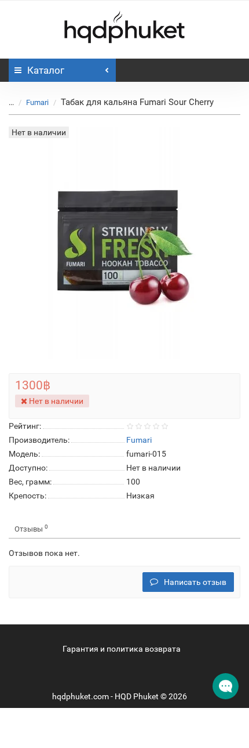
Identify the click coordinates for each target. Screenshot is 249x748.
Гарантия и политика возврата (122, 648)
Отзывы (31, 528)
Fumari (37, 102)
